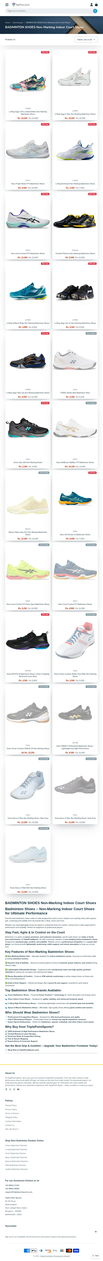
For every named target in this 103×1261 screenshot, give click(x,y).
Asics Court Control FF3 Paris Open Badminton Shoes (28, 576)
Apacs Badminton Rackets (16, 1157)
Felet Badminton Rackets (15, 1165)
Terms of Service (12, 1113)
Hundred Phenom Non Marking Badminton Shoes (75, 225)
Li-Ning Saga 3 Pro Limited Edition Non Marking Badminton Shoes (28, 85)
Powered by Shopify (62, 1256)
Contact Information (13, 1121)
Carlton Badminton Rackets (16, 1169)
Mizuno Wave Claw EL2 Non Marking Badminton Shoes (28, 505)
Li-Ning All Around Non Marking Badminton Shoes (75, 156)
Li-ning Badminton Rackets (16, 1149)
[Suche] (95, 11)
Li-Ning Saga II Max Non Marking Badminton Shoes (75, 85)
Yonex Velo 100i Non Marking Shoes (28, 434)
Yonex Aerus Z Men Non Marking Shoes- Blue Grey (28, 790)
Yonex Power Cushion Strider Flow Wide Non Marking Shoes (75, 647)
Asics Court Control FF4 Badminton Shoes (28, 225)
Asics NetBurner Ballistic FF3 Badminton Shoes (75, 434)
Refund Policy (11, 1105)
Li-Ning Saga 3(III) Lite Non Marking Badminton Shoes (28, 365)
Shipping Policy (11, 1117)
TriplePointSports (47, 1256)
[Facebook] (6, 1089)
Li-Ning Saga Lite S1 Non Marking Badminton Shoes (75, 295)
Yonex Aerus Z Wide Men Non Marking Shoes (28, 860)
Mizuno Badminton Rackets (16, 1161)
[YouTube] (18, 1089)
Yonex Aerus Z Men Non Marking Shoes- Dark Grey (75, 790)
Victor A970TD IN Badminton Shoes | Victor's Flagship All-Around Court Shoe (28, 647)
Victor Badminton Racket (15, 1153)
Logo (21, 5)
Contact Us (9, 1125)
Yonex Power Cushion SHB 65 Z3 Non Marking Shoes (28, 719)
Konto (91, 4)
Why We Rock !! (12, 1129)
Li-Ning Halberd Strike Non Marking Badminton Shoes (28, 295)
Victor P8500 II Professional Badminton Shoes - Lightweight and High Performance (75, 719)
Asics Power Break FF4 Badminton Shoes (28, 156)
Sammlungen (18, 22)
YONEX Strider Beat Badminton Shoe (75, 365)
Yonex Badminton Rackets (16, 1145)
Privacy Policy (11, 1109)
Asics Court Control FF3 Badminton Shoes (75, 576)
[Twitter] (10, 1089)
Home (7, 22)
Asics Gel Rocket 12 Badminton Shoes (75, 505)
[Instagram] (14, 1089)
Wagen (96, 4)
